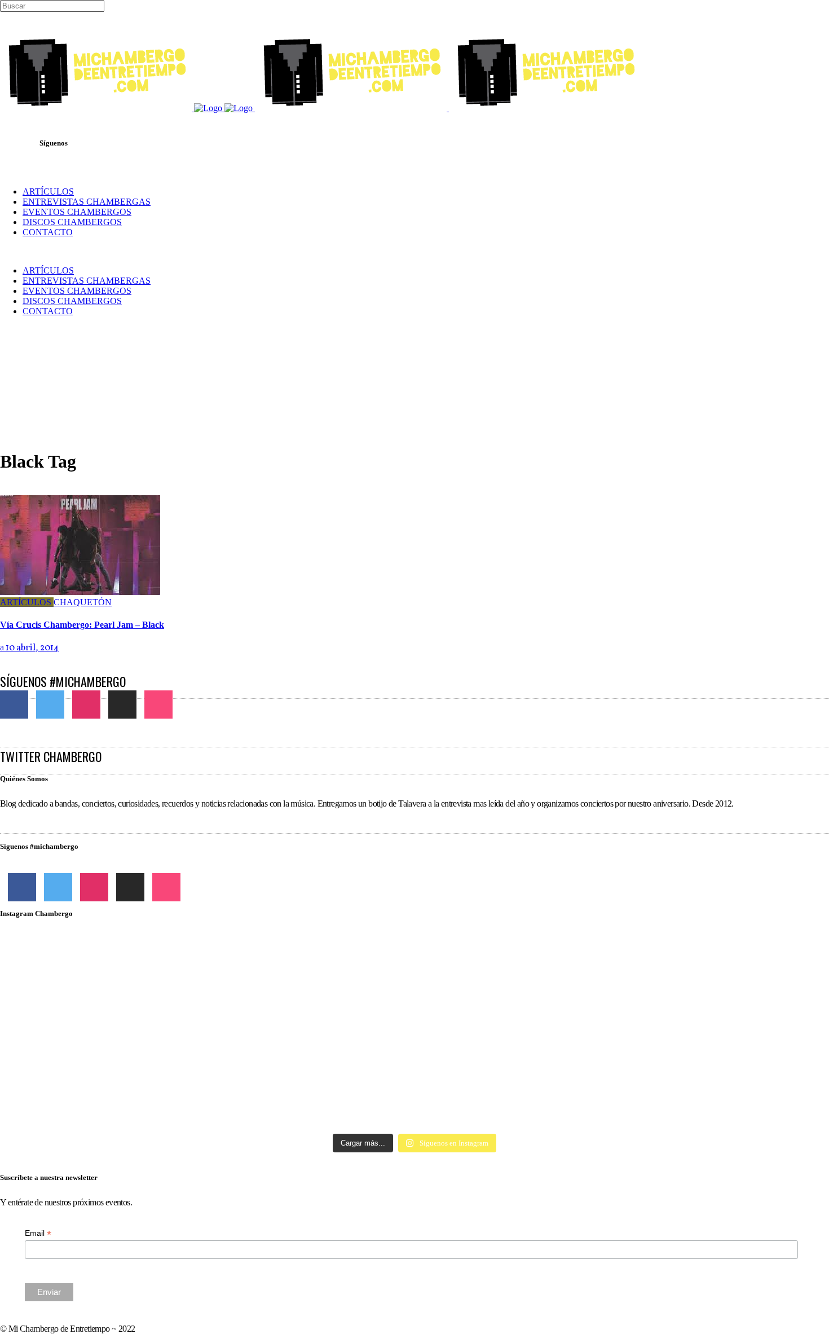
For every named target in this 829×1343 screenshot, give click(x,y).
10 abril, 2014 (31, 648)
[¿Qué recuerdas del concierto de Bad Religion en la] (136, 1007)
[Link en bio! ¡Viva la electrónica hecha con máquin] (414, 1093)
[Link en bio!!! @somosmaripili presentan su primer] (136, 1088)
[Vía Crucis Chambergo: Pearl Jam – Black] (80, 592)
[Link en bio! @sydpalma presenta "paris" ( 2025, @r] (693, 1027)
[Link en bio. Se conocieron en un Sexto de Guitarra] (136, 965)
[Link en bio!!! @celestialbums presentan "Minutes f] (414, 965)
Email (38, 1233)
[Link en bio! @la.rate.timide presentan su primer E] (693, 965)
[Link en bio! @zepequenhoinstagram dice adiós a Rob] (414, 1012)
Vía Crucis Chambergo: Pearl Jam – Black (82, 624)
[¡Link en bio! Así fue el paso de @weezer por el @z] (693, 1078)
